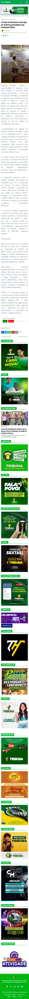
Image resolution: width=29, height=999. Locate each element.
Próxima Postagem (22, 336)
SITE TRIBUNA (6, 2)
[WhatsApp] (8, 35)
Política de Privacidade (10, 994)
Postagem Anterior (6, 336)
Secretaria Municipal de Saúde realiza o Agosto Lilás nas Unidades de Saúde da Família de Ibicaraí (14, 431)
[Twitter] (5, 35)
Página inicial (4, 19)
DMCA (9, 996)
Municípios (12, 19)
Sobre (19, 996)
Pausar (11, 321)
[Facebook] (3, 35)
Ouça (5, 321)
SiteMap (14, 996)
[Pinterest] (13, 332)
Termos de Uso (21, 994)
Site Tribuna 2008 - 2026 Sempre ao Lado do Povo (14, 992)
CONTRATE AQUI (6, 625)
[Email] (16, 332)
